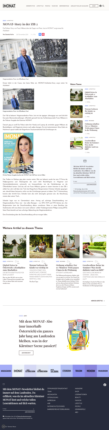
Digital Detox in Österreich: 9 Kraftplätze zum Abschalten (91, 95)
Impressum (51, 400)
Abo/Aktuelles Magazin (79, 6)
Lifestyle (40, 6)
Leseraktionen (81, 394)
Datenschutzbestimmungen (80, 191)
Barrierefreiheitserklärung (58, 409)
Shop (94, 6)
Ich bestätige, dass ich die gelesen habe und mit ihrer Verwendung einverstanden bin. (84, 191)
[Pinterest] (43, 34)
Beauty (78, 397)
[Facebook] (40, 34)
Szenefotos (30, 6)
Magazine (79, 388)
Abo (76, 412)
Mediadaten (52, 394)
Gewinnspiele (64, 6)
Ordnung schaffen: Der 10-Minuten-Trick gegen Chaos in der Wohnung (92, 127)
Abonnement (26, 353)
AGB (48, 403)
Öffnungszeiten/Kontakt (57, 388)
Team (49, 391)
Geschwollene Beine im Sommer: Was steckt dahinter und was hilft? (92, 145)
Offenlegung (52, 397)
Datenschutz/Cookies (56, 406)
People (47, 6)
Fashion (55, 6)
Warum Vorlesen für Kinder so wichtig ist (91, 111)
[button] (3, 426)
